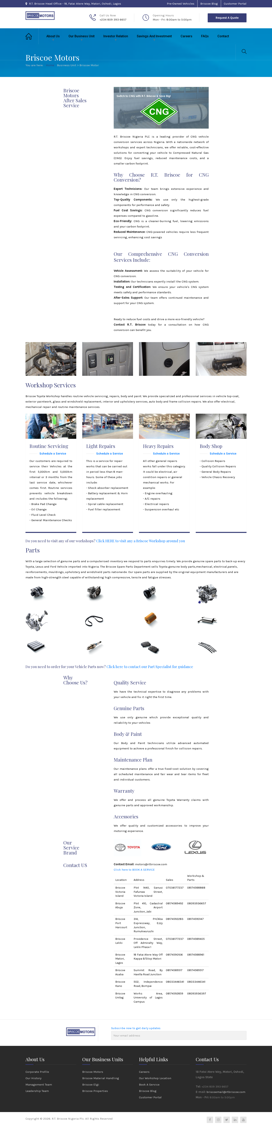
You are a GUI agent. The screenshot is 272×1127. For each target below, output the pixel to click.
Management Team (38, 1084)
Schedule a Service (52, 453)
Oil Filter (150, 616)
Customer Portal (235, 3)
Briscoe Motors (92, 1072)
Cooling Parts (154, 589)
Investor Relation (115, 36)
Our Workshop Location (155, 1078)
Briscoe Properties (95, 1091)
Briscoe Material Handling (100, 1078)
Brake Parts (152, 643)
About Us (53, 36)
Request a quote (227, 18)
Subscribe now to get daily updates (135, 1028)
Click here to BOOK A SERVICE (134, 869)
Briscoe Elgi (90, 1084)
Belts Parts (95, 616)
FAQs (205, 36)
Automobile (37, 594)
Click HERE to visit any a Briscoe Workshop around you (140, 540)
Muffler (206, 616)
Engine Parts (210, 589)
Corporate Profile (37, 1072)
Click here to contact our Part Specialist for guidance (150, 666)
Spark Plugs (96, 643)
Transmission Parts (101, 589)
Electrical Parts (42, 589)
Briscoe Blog (209, 3)
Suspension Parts (43, 616)
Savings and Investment (154, 36)
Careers (186, 36)
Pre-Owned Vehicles (180, 3)
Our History (33, 1078)
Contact (223, 36)
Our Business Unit (81, 36)
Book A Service (149, 1084)
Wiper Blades (210, 643)
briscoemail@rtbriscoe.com (225, 1092)
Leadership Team (37, 1091)
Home (32, 36)
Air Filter (36, 643)
